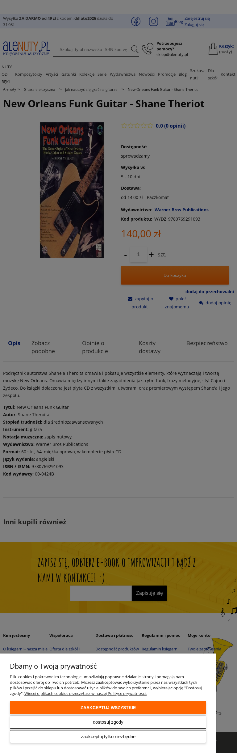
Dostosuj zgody (108, 722)
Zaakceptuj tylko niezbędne (108, 736)
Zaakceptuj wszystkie (108, 707)
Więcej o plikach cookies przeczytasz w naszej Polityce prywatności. (85, 693)
